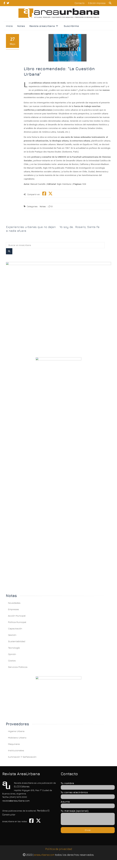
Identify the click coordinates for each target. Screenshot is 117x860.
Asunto (65, 801)
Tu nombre (67, 783)
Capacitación (15, 628)
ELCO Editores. (22, 786)
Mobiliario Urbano (17, 737)
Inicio (9, 26)
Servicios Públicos (17, 667)
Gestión (12, 635)
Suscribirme (71, 26)
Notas (21, 26)
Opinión (12, 654)
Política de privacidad (58, 849)
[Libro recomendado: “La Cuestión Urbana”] (58, 306)
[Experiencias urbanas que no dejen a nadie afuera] (32, 221)
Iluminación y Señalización (22, 756)
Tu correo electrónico (74, 792)
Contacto (80, 3)
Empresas (13, 609)
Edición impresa (96, 3)
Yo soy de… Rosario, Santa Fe (79, 227)
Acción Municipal (17, 615)
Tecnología (14, 647)
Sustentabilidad (16, 641)
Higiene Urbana (16, 731)
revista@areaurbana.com (16, 800)
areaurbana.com (44, 854)
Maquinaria (14, 744)
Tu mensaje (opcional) (74, 810)
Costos (12, 660)
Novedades (14, 603)
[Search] (9, 251)
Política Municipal (17, 622)
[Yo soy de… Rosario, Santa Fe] (85, 221)
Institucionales (16, 750)
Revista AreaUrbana (42, 26)
